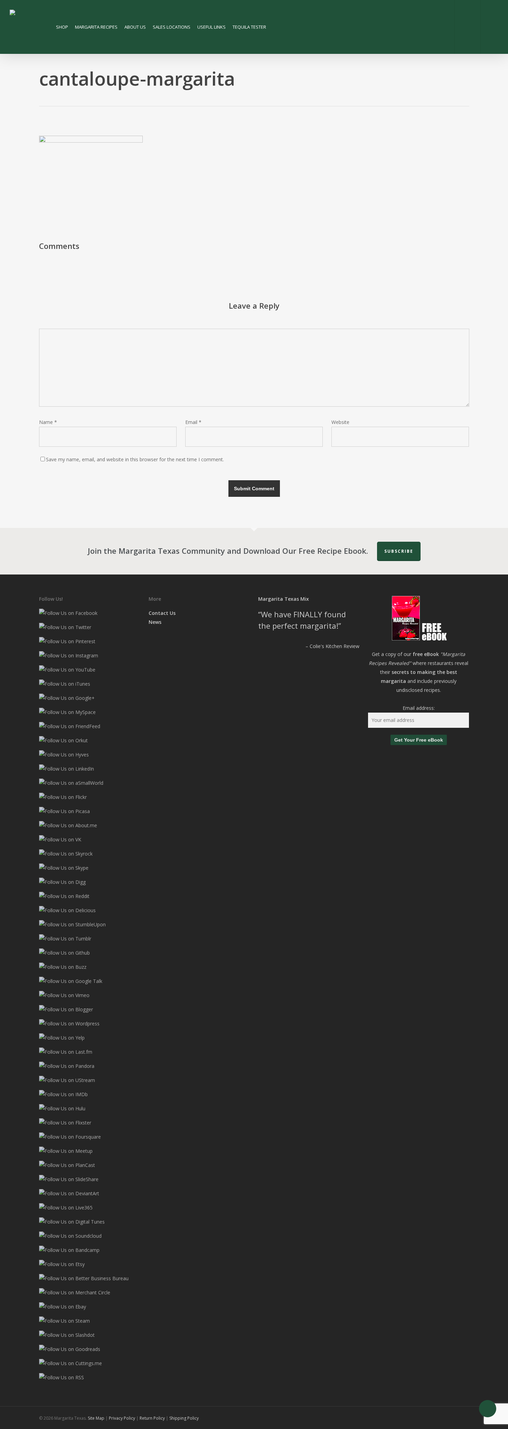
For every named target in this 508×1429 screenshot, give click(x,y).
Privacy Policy (122, 1418)
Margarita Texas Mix (283, 599)
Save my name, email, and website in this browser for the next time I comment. (135, 459)
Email (193, 422)
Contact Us (162, 613)
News (155, 622)
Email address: (419, 708)
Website (340, 422)
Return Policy (152, 1418)
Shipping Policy (184, 1418)
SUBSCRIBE (398, 551)
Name (48, 422)
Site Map (96, 1418)
